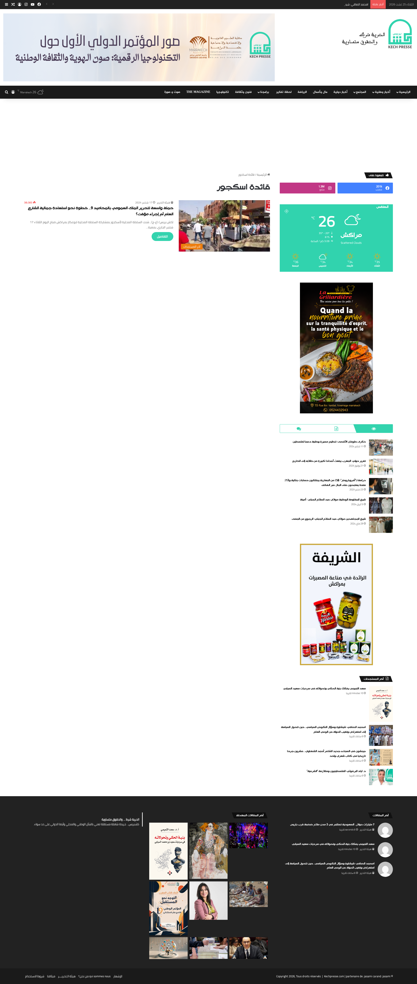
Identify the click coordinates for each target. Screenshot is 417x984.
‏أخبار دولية (340, 92)
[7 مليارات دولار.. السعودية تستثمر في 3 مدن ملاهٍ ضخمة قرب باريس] (248, 835)
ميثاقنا (51, 976)
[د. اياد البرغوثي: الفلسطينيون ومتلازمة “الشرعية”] (381, 777)
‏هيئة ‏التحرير (163, 202)
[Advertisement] (208, 135)
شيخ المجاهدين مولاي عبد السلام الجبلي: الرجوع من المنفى (329, 519)
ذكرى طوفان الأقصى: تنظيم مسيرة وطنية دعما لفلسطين (329, 441)
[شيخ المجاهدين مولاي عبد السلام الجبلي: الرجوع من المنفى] (381, 525)
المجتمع (361, 92)
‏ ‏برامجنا (265, 92)
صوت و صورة (172, 92)
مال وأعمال (320, 92)
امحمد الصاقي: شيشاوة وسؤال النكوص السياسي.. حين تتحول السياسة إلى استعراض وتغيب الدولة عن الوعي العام (301, 4)
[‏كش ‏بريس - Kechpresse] (377, 34)
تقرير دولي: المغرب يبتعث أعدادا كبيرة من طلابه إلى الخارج (329, 461)
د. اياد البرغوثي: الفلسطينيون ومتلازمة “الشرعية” (336, 771)
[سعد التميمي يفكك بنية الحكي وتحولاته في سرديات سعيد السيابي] (381, 704)
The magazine (198, 92)
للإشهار (117, 976)
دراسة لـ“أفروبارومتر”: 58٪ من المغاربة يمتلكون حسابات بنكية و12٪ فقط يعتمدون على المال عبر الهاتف (325, 483)
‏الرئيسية (262, 174)
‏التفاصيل (162, 236)
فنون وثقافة (243, 92)
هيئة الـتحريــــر (67, 976)
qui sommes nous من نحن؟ (94, 976)
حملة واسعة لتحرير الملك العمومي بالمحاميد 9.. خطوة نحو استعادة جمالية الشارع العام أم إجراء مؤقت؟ (100, 211)
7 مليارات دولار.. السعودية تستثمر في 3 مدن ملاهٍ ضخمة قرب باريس (332, 824)
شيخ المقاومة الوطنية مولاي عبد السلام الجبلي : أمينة (333, 499)
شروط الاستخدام (34, 976)
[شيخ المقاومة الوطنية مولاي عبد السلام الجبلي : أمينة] (381, 505)
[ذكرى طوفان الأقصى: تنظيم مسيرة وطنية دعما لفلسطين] (381, 447)
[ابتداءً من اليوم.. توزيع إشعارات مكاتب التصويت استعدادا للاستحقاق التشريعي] (208, 948)
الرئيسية (404, 92)
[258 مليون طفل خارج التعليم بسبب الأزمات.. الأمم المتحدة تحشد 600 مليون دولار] (248, 894)
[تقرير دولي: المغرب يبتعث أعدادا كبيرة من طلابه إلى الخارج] (381, 467)
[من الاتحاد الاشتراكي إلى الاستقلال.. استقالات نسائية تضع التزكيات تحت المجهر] (208, 900)
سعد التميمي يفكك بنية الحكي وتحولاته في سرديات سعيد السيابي (324, 688)
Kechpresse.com (334, 976)
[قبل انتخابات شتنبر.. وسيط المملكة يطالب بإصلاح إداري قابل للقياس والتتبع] (248, 948)
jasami (386, 976)
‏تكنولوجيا (222, 92)
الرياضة (302, 92)
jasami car (370, 976)
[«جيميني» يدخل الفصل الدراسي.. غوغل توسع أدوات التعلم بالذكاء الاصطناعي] (168, 948)
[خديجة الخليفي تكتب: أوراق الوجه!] (208, 851)
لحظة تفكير (283, 92)
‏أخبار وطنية (382, 92)
